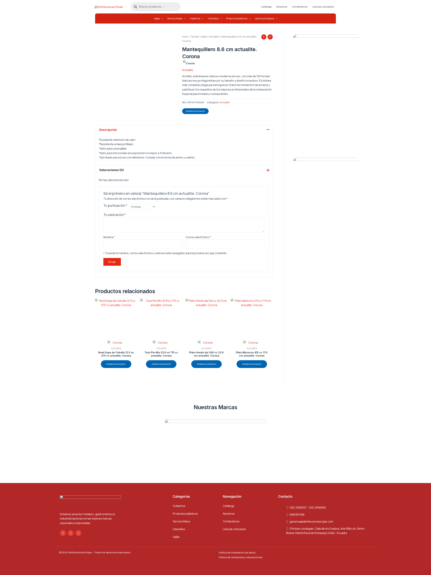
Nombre (109, 237)
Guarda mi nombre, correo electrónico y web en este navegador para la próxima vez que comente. (166, 253)
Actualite (214, 36)
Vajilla (203, 36)
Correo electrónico (198, 237)
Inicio (185, 36)
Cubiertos (179, 506)
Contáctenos (231, 521)
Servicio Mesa (181, 521)
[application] (161, 18)
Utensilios (179, 529)
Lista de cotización (234, 529)
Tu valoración (114, 215)
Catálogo (229, 506)
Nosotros (229, 513)
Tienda (194, 36)
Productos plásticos (185, 513)
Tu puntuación (115, 205)
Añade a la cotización (195, 111)
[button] (158, 18)
